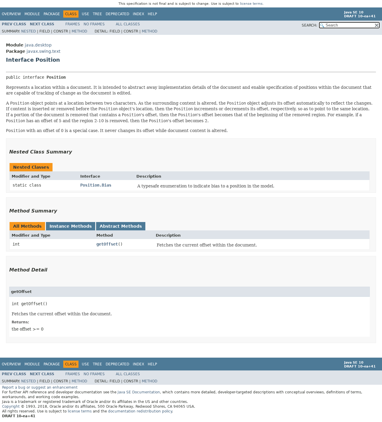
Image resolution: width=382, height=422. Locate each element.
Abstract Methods (121, 226)
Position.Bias (95, 185)
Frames (72, 24)
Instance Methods (71, 226)
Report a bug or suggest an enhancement (40, 387)
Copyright (11, 406)
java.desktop (38, 45)
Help (152, 14)
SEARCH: (309, 25)
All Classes (128, 24)
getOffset (107, 244)
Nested (28, 31)
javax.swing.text (43, 51)
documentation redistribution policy (140, 411)
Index (138, 14)
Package (52, 14)
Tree (97, 14)
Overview (11, 14)
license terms (251, 4)
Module (32, 14)
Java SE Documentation (139, 392)
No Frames (94, 24)
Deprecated (117, 14)
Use (85, 14)
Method (79, 31)
